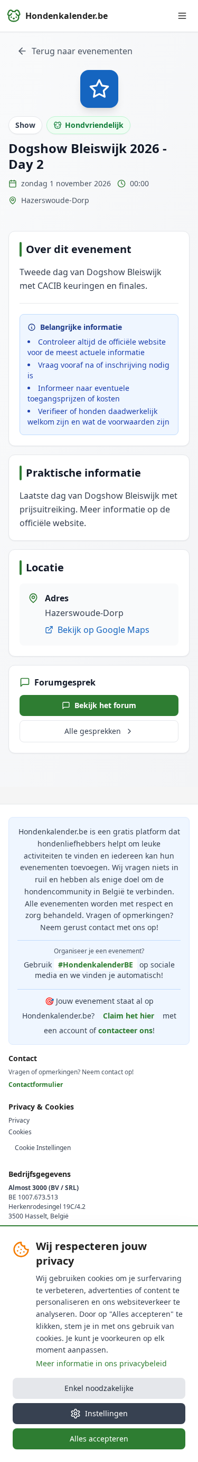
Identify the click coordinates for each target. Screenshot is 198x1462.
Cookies (20, 1132)
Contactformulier (35, 1085)
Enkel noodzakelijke (99, 1388)
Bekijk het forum (105, 705)
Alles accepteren (99, 1439)
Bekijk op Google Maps (103, 630)
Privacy (19, 1120)
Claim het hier (128, 1016)
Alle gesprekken (92, 731)
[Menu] (182, 15)
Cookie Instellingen (43, 1147)
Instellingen (106, 1413)
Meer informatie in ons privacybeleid (101, 1363)
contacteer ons (125, 1030)
